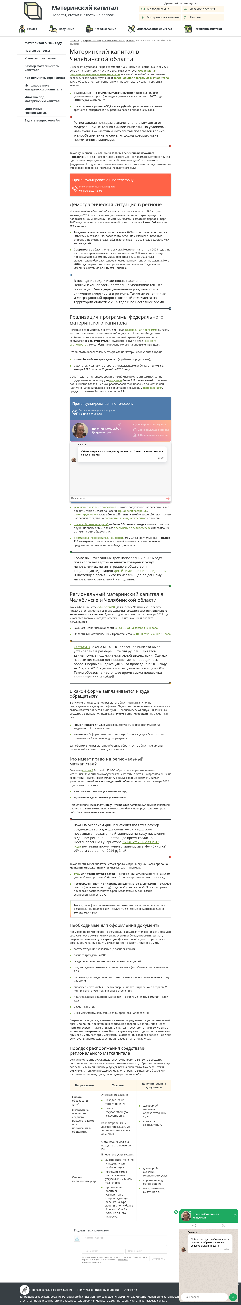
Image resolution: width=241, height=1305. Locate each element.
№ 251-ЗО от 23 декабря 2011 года (136, 628)
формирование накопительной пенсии (99, 537)
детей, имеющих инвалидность (140, 571)
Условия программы (41, 58)
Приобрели (125, 511)
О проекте (130, 1289)
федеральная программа (141, 329)
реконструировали (86, 514)
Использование (105, 29)
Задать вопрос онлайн (42, 120)
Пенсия (195, 17)
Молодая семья (158, 9)
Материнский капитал (163, 17)
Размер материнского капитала (42, 68)
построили (140, 511)
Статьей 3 (82, 647)
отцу (77, 873)
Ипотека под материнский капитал (42, 99)
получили (115, 380)
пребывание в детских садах (132, 528)
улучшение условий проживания (95, 507)
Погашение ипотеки (208, 29)
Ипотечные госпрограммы (36, 110)
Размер (32, 29)
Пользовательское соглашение (52, 1289)
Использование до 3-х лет (154, 29)
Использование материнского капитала (43, 87)
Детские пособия (202, 9)
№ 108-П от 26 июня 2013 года (151, 634)
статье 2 (87, 770)
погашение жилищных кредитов (125, 518)
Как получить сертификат (45, 77)
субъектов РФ (106, 607)
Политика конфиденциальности (98, 1289)
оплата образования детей (91, 524)
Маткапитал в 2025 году (43, 43)
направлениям (152, 387)
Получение (66, 29)
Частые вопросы (37, 50)
